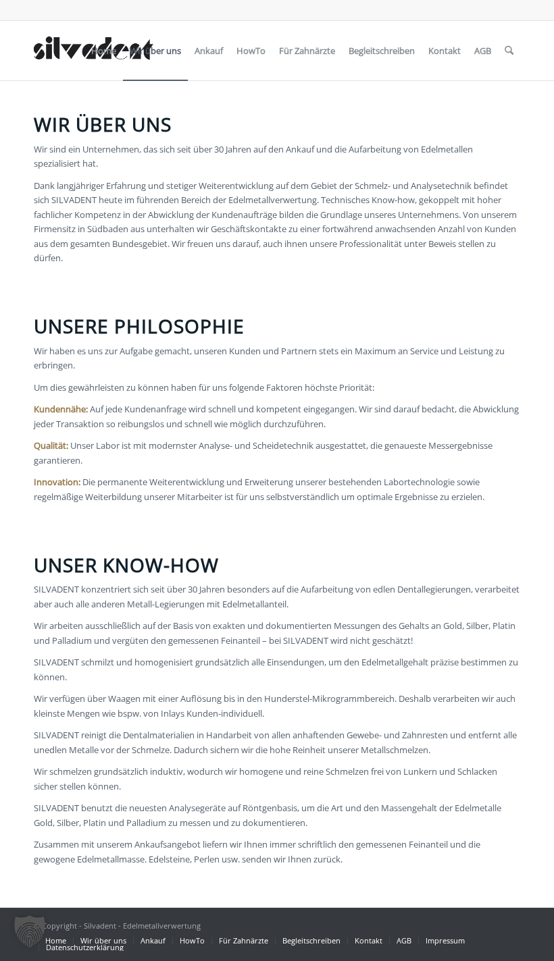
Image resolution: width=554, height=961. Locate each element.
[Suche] (509, 50)
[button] (29, 931)
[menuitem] (103, 50)
